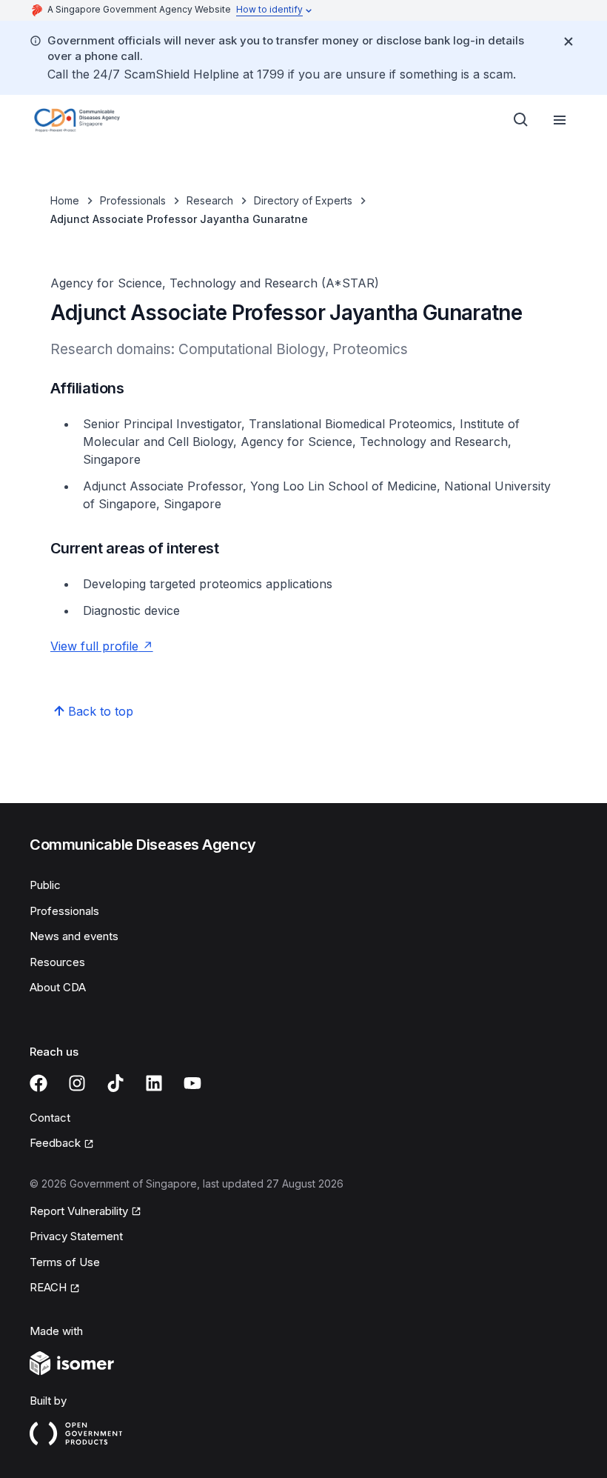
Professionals (133, 200)
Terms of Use (65, 1262)
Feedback (62, 1144)
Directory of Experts (303, 200)
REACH (55, 1288)
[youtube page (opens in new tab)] (192, 1083)
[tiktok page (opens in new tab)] (115, 1083)
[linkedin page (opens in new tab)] (154, 1083)
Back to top (100, 711)
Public (45, 885)
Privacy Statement (76, 1236)
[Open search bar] (521, 120)
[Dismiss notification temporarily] (568, 41)
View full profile (101, 646)
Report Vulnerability (79, 1212)
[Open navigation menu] (559, 120)
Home (64, 200)
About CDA (58, 987)
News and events (74, 936)
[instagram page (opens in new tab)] (77, 1083)
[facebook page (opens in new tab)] (38, 1083)
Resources (57, 962)
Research (210, 200)
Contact (50, 1118)
